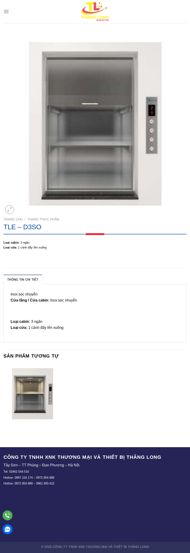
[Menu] (6, 11)
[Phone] (7, 515)
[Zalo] (7, 529)
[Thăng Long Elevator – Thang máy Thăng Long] (95, 11)
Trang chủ (13, 219)
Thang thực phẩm (43, 219)
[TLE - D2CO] (32, 393)
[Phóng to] (9, 209)
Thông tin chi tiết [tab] (22, 279)
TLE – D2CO (32, 428)
